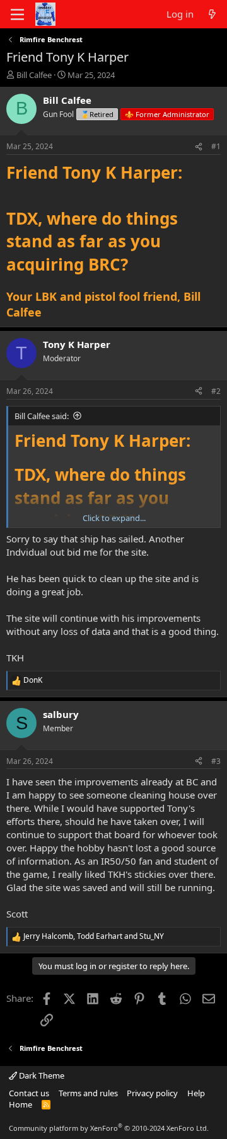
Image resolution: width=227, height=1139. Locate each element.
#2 (216, 391)
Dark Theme (40, 1075)
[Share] (198, 147)
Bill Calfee (34, 75)
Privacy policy (152, 1093)
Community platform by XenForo (109, 1128)
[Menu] (17, 14)
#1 (216, 146)
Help (196, 1093)
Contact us (29, 1093)
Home (20, 1104)
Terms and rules (88, 1093)
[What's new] (212, 14)
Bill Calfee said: (42, 416)
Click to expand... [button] (114, 518)
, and (93, 936)
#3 (216, 761)
